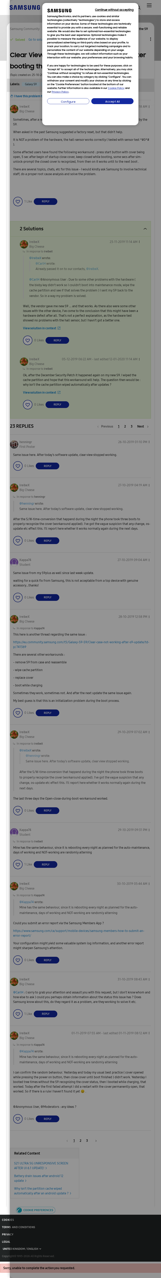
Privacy (7, 1234)
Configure (68, 102)
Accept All (112, 101)
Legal (6, 1241)
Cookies (8, 1220)
